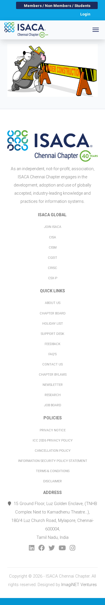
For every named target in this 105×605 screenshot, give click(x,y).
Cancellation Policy (53, 451)
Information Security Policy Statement (52, 461)
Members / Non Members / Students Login (57, 6)
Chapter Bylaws (52, 375)
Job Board (52, 405)
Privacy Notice (53, 430)
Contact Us (52, 364)
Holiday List (52, 324)
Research (53, 395)
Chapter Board (53, 313)
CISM (53, 247)
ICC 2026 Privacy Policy (53, 440)
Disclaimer (52, 481)
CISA (52, 237)
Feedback (52, 344)
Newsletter (53, 385)
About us (52, 303)
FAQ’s (52, 354)
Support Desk (52, 334)
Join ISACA (52, 227)
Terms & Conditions (52, 471)
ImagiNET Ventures (79, 584)
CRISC (52, 268)
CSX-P (52, 278)
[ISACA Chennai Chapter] (26, 30)
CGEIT (52, 258)
